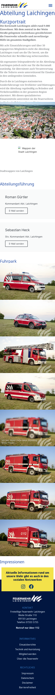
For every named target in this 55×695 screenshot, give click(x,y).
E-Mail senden (16, 210)
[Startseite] (14, 4)
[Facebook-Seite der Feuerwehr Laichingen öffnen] (31, 586)
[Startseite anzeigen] (27, 598)
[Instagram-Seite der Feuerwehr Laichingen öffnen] (23, 586)
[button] (50, 5)
